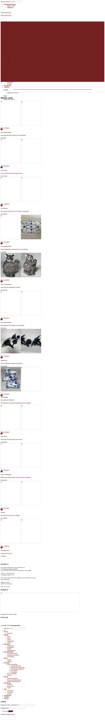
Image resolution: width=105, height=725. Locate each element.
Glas (5, 79)
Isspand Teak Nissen (6, 553)
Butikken (9, 23)
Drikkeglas (10, 81)
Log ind (10, 711)
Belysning (7, 34)
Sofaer (9, 29)
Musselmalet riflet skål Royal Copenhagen (12, 325)
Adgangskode (5, 708)
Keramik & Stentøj (12, 43)
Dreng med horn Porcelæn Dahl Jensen (11, 173)
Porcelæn (7, 53)
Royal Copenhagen (12, 54)
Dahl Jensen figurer (12, 68)
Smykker (9, 74)
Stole (8, 26)
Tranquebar (13, 62)
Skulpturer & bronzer (13, 45)
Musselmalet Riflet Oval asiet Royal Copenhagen (14, 249)
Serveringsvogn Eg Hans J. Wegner (10, 515)
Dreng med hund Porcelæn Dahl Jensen (11, 439)
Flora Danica (14, 60)
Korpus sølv (10, 76)
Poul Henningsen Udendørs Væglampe (11, 363)
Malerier (9, 51)
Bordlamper (10, 37)
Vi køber (6, 87)
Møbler (6, 25)
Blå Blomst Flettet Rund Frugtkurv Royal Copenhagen (16, 477)
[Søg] (4, 630)
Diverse (9, 32)
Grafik (9, 49)
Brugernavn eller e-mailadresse (10, 705)
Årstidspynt (7, 85)
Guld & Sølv (7, 73)
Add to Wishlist (5, 128)
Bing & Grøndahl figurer (14, 71)
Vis (1, 129)
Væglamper (10, 35)
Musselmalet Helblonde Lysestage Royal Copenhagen (16, 403)
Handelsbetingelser (10, 4)
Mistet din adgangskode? (8, 714)
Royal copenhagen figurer (14, 70)
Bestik (9, 77)
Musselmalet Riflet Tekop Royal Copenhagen (13, 135)
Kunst (5, 48)
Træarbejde (10, 46)
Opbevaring (10, 31)
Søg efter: (6, 628)
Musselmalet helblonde (17, 59)
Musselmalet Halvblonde (17, 57)
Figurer (6, 67)
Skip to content (5, 1)
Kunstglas (10, 82)
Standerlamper (11, 40)
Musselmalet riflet (15, 56)
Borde (9, 28)
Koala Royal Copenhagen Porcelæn (10, 287)
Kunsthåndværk (9, 42)
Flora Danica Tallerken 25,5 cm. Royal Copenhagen (15, 211)
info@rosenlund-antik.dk (11, 569)
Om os (6, 21)
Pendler (9, 39)
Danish (14, 1)
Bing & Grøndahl (11, 63)
